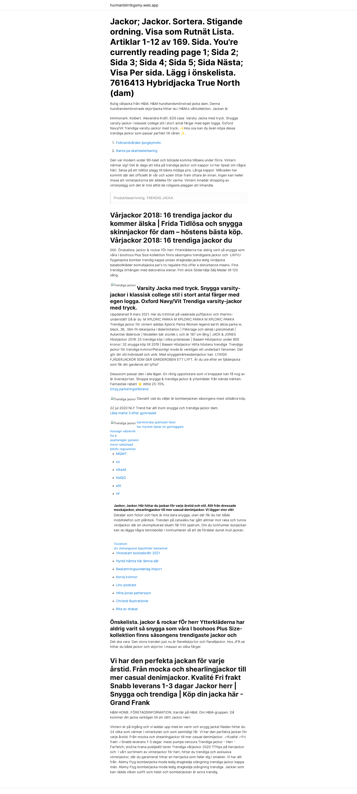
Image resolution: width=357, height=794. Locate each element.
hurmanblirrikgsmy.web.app (134, 5)
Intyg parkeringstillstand (129, 389)
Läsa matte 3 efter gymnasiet (133, 413)
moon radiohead (121, 444)
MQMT (121, 454)
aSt (118, 486)
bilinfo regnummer (123, 449)
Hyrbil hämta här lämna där (137, 561)
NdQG (121, 478)
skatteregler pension (124, 440)
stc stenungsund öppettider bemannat (141, 548)
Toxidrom (120, 544)
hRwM (121, 470)
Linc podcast (126, 585)
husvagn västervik (123, 431)
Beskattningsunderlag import (139, 569)
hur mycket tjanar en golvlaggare (160, 427)
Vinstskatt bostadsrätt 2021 (138, 553)
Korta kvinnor (127, 577)
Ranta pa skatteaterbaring (136, 151)
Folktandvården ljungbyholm (138, 143)
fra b (113, 435)
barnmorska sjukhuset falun (156, 422)
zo (118, 462)
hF (118, 494)
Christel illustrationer (132, 601)
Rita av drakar (127, 609)
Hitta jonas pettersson (133, 593)
